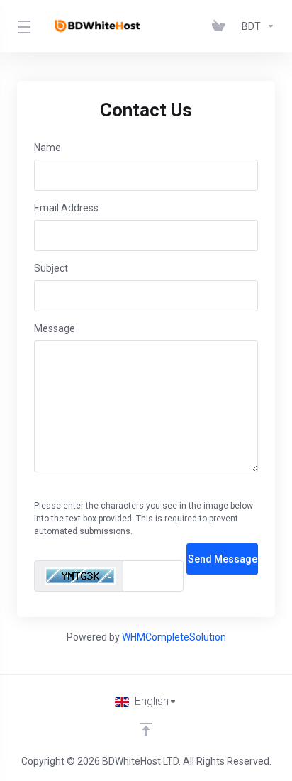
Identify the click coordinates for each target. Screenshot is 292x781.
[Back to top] (146, 729)
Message (54, 328)
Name (47, 147)
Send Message (222, 559)
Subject (51, 268)
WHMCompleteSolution (174, 637)
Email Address (66, 208)
